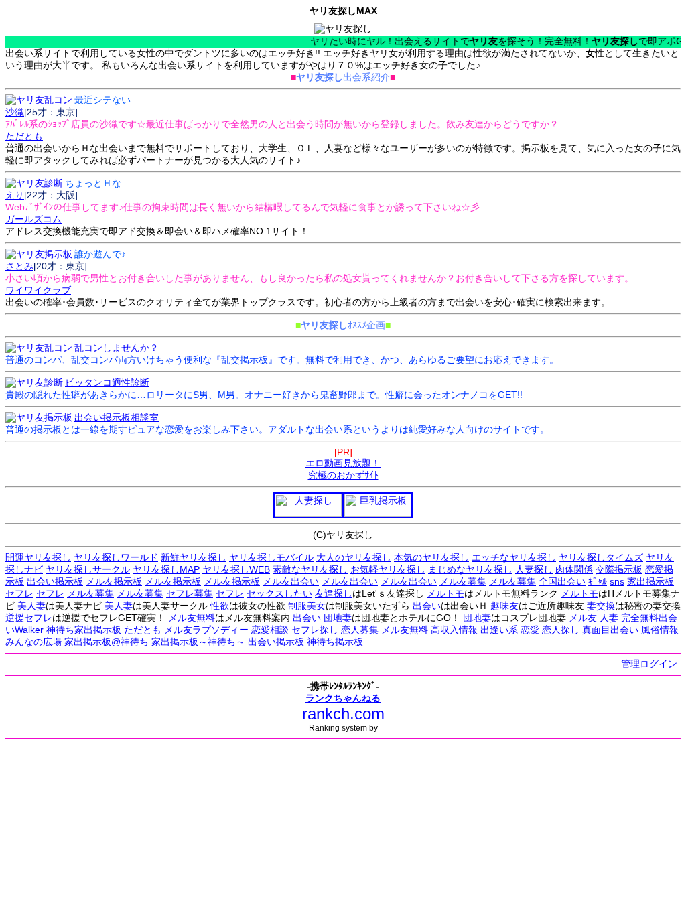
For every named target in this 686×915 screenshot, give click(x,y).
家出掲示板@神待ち (106, 641)
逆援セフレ (28, 617)
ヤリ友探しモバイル (271, 557)
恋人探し (560, 629)
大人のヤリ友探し (353, 557)
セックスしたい (279, 593)
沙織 (14, 112)
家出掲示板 (650, 581)
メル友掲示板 (114, 581)
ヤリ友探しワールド (116, 557)
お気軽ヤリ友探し (387, 569)
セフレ (19, 593)
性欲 (219, 605)
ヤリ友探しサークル (88, 569)
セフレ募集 (189, 593)
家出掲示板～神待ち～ (198, 641)
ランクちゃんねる (343, 698)
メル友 (583, 617)
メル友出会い (291, 581)
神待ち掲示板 (335, 641)
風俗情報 (660, 629)
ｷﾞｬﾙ (597, 581)
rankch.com (343, 714)
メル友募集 (462, 581)
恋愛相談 (270, 629)
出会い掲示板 (55, 581)
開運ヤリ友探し (38, 557)
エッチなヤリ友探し (514, 557)
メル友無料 (191, 617)
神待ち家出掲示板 (83, 629)
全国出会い (562, 581)
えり (14, 195)
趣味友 (504, 605)
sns (617, 581)
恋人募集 (360, 629)
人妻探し (534, 569)
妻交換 (601, 605)
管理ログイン (649, 663)
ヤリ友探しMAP (166, 569)
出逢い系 (499, 629)
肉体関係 (574, 569)
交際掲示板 (619, 569)
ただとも (142, 629)
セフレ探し (314, 629)
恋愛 (530, 629)
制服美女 (307, 605)
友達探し (333, 593)
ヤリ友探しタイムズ (601, 557)
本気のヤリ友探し (431, 557)
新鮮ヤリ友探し (193, 557)
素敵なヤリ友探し (310, 569)
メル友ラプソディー (206, 629)
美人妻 (31, 605)
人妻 (609, 617)
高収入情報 (454, 629)
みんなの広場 (33, 641)
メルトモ (445, 593)
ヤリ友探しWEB (236, 569)
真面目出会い (610, 629)
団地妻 (338, 617)
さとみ (19, 266)
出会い (427, 605)
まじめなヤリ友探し (470, 569)
